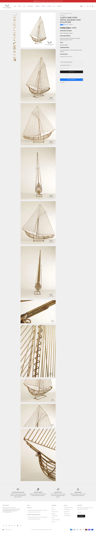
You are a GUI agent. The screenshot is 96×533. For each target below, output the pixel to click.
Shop (24, 6)
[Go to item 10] (14, 55)
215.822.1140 (8, 512)
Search (19, 6)
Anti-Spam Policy (67, 509)
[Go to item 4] (14, 29)
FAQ (54, 6)
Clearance (37, 6)
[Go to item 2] (14, 19)
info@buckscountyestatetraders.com (10, 510)
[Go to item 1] (14, 14)
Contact (53, 517)
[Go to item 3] (14, 24)
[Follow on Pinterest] (14, 525)
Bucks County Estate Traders (66, 13)
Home (15, 6)
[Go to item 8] (14, 47)
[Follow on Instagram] (9, 525)
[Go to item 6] (14, 39)
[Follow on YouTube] (17, 525)
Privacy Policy (66, 513)
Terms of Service (67, 515)
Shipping (53, 513)
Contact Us (59, 6)
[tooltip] (82, 80)
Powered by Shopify (48, 529)
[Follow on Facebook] (3, 525)
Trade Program (55, 515)
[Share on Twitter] (64, 68)
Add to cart (71, 71)
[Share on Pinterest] (66, 68)
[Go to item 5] (14, 34)
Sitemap (53, 521)
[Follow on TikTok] (20, 525)
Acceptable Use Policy (68, 507)
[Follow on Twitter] (6, 525)
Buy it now (71, 75)
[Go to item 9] (14, 52)
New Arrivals (30, 6)
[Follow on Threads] (11, 525)
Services (43, 6)
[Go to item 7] (14, 43)
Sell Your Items (55, 511)
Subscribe (81, 516)
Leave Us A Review (56, 519)
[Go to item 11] (14, 59)
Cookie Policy (66, 511)
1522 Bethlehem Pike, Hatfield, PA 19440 (11, 509)
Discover (49, 6)
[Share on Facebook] (63, 68)
